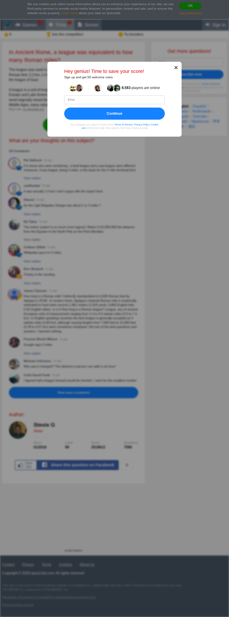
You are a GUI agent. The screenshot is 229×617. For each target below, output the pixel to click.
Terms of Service (123, 124)
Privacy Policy (141, 124)
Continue (114, 113)
